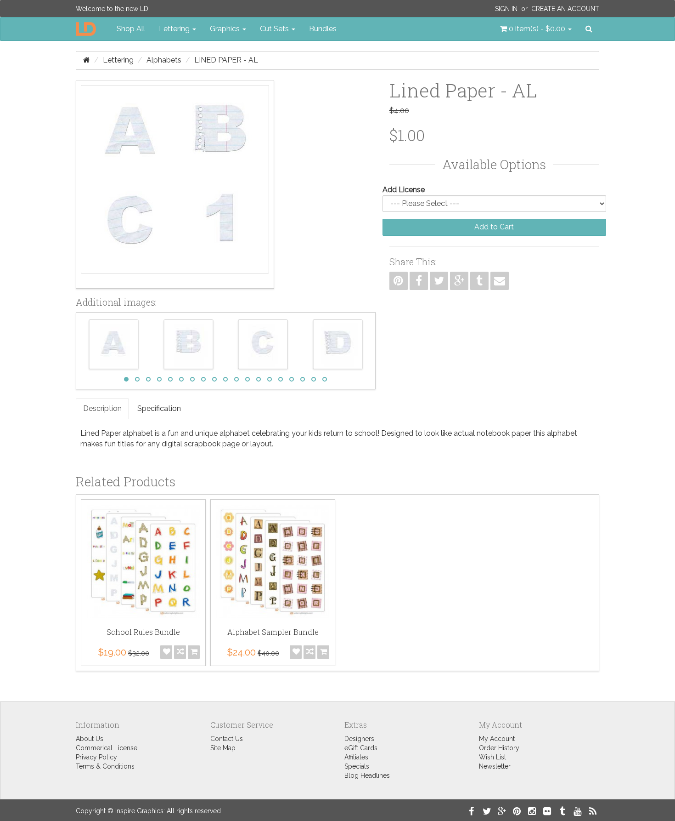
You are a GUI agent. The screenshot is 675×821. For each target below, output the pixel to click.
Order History (499, 748)
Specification (159, 408)
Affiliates (356, 757)
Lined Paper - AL (226, 60)
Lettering (118, 60)
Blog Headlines (367, 775)
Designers (359, 738)
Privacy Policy (96, 757)
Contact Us (226, 738)
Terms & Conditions (105, 766)
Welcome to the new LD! (113, 8)
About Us (89, 738)
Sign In (506, 8)
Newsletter (495, 766)
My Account (497, 738)
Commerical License (106, 748)
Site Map (223, 748)
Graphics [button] (226, 28)
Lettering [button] (175, 28)
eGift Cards (360, 748)
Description (102, 408)
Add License (403, 189)
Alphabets (163, 60)
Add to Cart (494, 226)
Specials (356, 766)
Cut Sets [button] (275, 28)
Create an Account (565, 8)
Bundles (323, 28)
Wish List (492, 757)
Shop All (131, 28)
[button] (536, 28)
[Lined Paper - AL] (175, 184)
